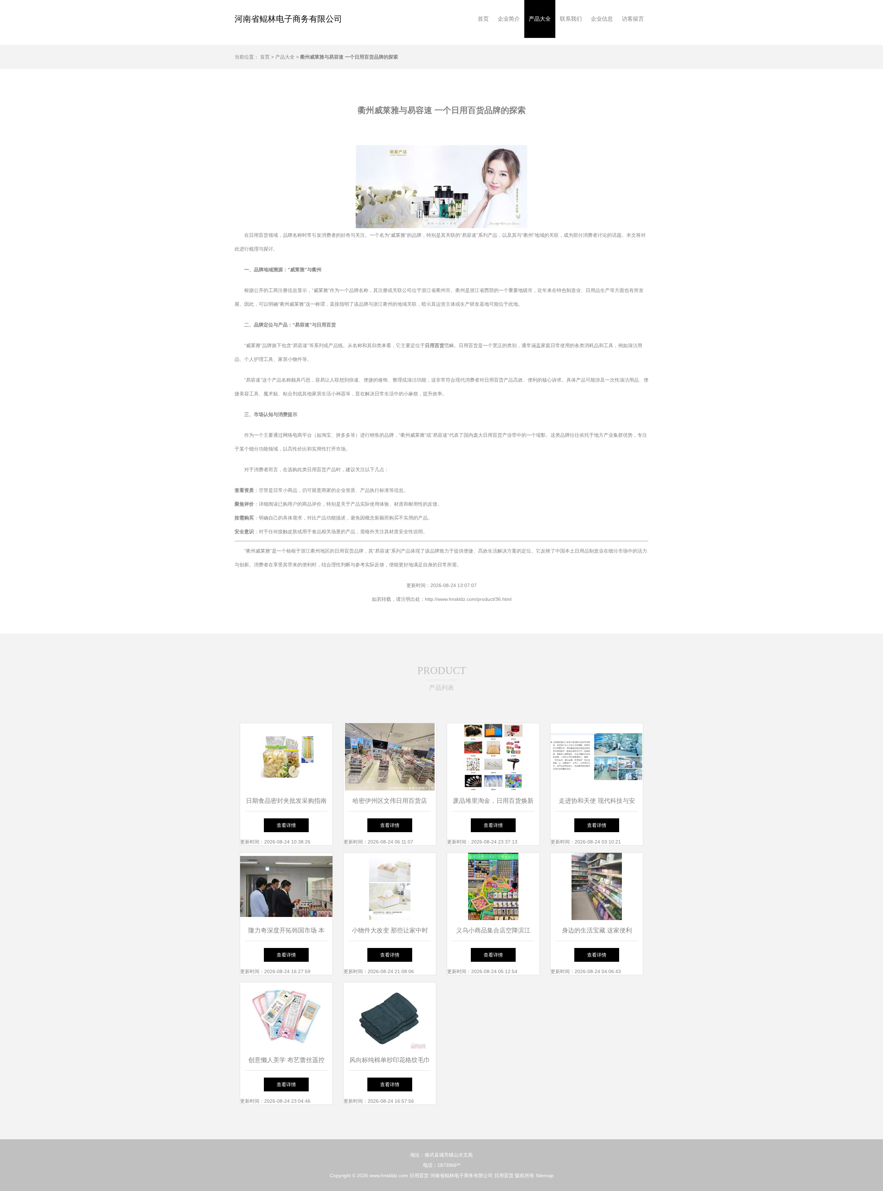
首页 (483, 19)
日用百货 (419, 1175)
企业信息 (602, 19)
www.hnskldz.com (388, 1175)
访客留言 (633, 19)
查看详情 (286, 825)
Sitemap (545, 1175)
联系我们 (571, 19)
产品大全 (540, 19)
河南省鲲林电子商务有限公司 (288, 18)
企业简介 (509, 19)
